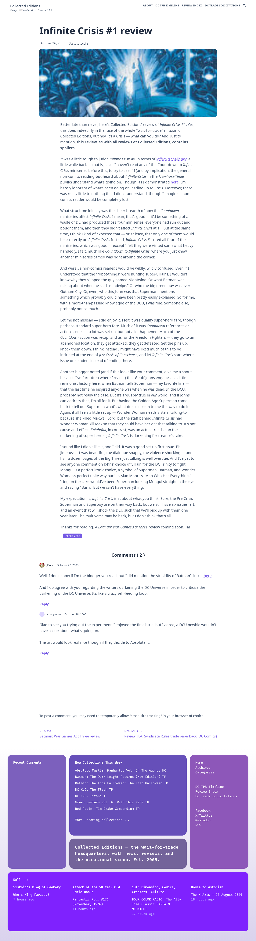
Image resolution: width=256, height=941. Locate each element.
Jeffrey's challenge (171, 159)
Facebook (203, 811)
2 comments (78, 43)
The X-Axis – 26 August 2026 (216, 895)
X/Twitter (203, 816)
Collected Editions (25, 6)
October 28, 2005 (75, 614)
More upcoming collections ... (102, 820)
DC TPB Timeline (167, 5)
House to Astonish (207, 887)
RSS (198, 825)
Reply (44, 604)
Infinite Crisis (72, 535)
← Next (45, 731)
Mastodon (203, 820)
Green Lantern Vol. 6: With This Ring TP (112, 802)
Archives (203, 768)
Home (199, 763)
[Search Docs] (244, 6)
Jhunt (50, 565)
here (175, 182)
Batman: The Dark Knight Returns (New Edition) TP (120, 777)
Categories (204, 772)
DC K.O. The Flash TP (94, 790)
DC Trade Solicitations (222, 5)
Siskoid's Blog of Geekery (37, 887)
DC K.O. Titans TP (91, 796)
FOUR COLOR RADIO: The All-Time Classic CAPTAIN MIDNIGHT (156, 904)
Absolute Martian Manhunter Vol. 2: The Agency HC (120, 770)
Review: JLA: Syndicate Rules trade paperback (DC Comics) (170, 736)
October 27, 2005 (67, 565)
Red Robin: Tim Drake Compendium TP (107, 809)
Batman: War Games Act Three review (69, 736)
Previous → (133, 731)
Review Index (192, 5)
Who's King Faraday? (31, 895)
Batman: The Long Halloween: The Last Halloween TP (121, 783)
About (148, 5)
